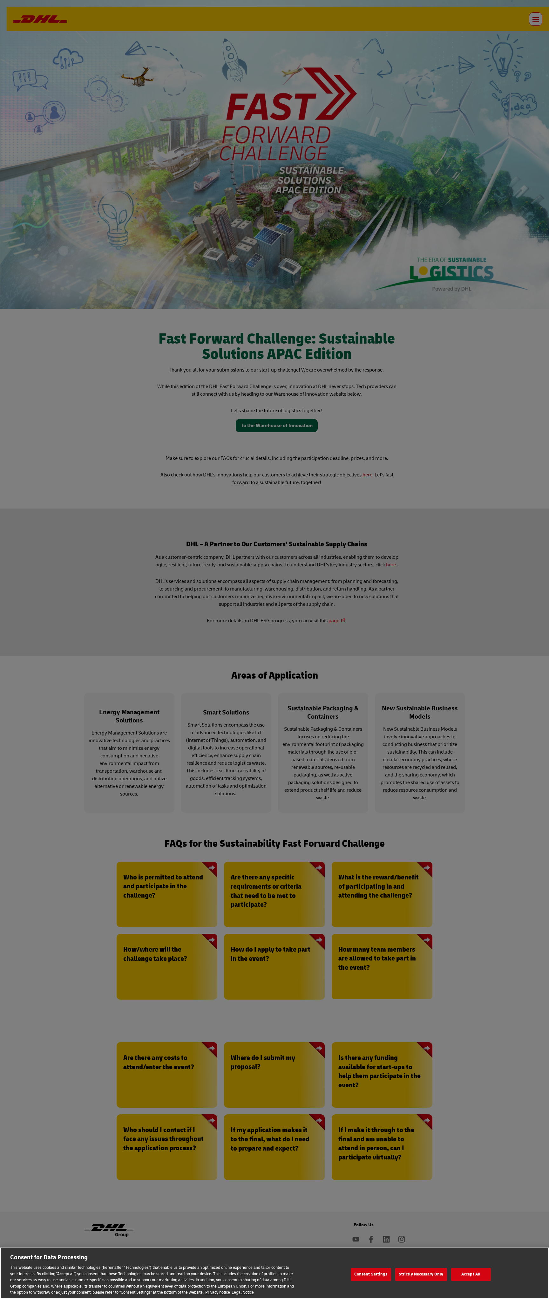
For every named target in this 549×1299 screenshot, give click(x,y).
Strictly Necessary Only (421, 1274)
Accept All (470, 1274)
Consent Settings (371, 1274)
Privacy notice (217, 1292)
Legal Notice (243, 1292)
